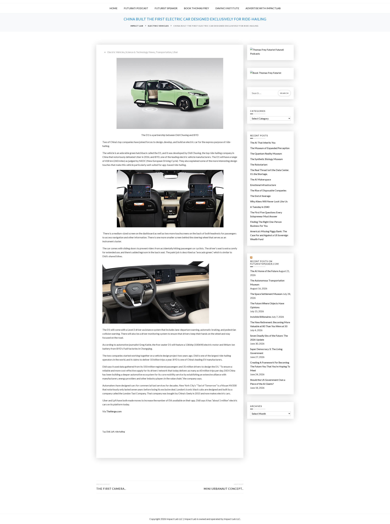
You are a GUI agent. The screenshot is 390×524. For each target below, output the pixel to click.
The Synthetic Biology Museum (266, 159)
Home (113, 8)
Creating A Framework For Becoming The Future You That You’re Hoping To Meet (270, 366)
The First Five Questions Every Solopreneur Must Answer (266, 214)
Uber (175, 52)
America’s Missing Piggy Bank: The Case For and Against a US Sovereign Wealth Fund (269, 235)
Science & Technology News (140, 52)
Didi (108, 431)
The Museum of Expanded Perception (269, 148)
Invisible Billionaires (260, 316)
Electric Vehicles (116, 52)
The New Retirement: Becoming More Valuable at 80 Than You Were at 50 (270, 324)
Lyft (112, 431)
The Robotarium (258, 164)
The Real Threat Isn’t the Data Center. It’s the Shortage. (269, 172)
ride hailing (120, 431)
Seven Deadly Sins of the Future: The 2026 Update (269, 337)
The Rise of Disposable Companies (268, 190)
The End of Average (260, 195)
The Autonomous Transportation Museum (267, 282)
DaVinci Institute (227, 8)
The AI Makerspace (260, 179)
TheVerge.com (114, 411)
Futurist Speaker (166, 8)
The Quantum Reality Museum (266, 153)
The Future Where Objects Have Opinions (267, 305)
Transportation (164, 52)
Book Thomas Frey (196, 8)
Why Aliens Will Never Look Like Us (269, 201)
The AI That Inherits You (262, 142)
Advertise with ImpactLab (263, 8)
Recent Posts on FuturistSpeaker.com (264, 262)
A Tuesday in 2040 (259, 206)
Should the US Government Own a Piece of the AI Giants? (267, 381)
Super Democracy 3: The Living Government (266, 351)
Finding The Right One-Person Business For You (266, 223)
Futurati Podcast (136, 8)
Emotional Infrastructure (263, 184)
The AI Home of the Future (264, 271)
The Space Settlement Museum (266, 293)
